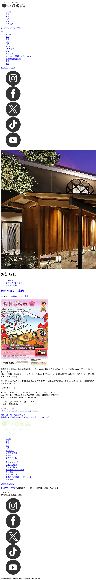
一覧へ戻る (13, 415)
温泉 (7, 14)
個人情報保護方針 (13, 59)
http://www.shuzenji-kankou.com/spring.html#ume (19, 411)
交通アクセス (11, 458)
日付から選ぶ (11, 467)
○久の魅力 (10, 49)
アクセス (9, 24)
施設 (7, 21)
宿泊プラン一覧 (12, 462)
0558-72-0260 (8, 28)
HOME (8, 12)
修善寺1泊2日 (11, 453)
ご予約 (18, 28)
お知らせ (9, 54)
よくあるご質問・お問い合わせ (19, 56)
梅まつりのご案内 (12, 290)
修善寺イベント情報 (14, 283)
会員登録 (9, 472)
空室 (7, 61)
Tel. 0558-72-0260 (8, 488)
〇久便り (9, 280)
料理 (7, 19)
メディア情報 (11, 285)
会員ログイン (11, 475)
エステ (8, 51)
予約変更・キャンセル (15, 470)
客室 (7, 17)
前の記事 (4, 415)
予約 (7, 64)
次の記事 (21, 415)
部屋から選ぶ (11, 465)
